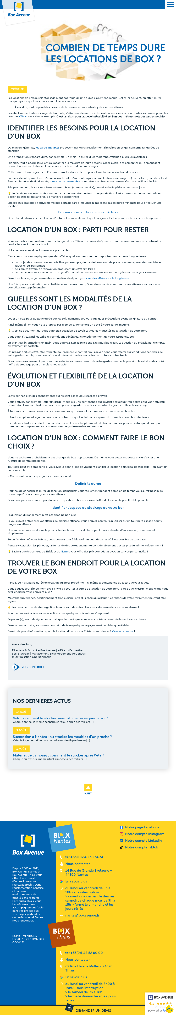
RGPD (16, 935)
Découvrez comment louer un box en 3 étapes (88, 212)
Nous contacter (77, 864)
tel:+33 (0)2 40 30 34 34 (84, 857)
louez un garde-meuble (65, 181)
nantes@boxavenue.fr (82, 915)
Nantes (65, 551)
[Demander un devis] (88, 1010)
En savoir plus (76, 881)
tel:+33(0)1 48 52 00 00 (84, 953)
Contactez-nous (122, 631)
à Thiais (23, 116)
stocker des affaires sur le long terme (105, 278)
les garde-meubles (47, 147)
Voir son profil (33, 667)
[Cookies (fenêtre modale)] (170, 1009)
